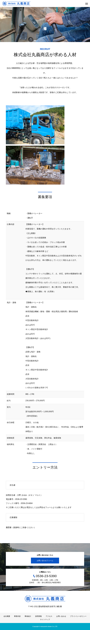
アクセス (49, 616)
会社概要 (7, 616)
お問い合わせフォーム (45, 560)
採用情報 (38, 616)
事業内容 (17, 616)
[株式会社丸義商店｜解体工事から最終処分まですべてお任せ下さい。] (16, 3)
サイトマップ (45, 619)
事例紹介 (28, 616)
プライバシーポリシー (78, 616)
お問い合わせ (61, 616)
